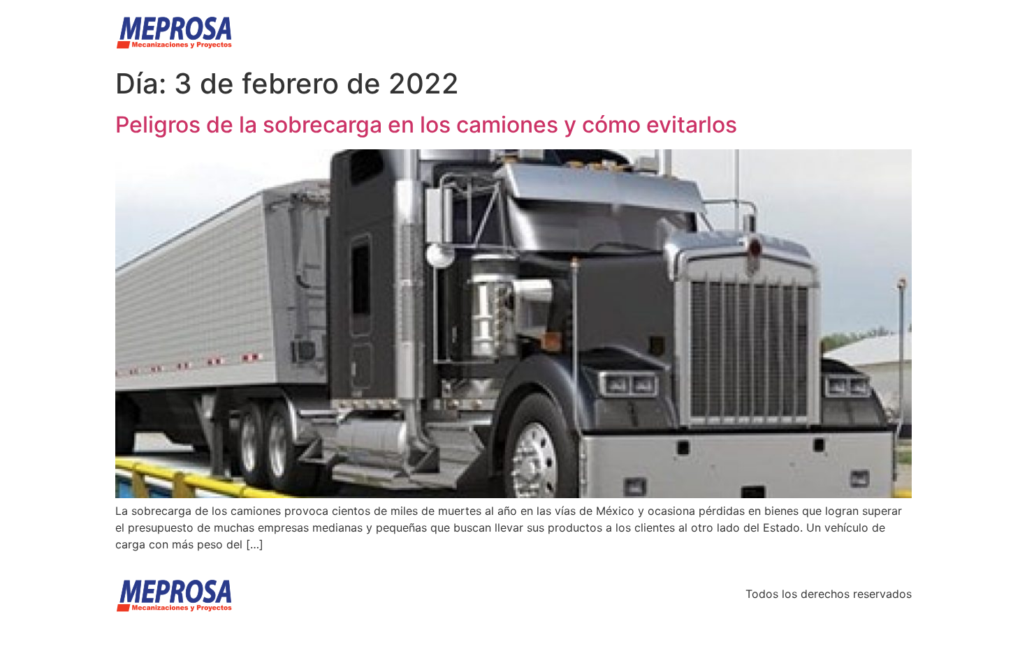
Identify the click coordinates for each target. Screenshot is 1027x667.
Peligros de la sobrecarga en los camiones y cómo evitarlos (426, 124)
